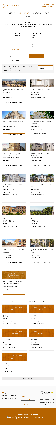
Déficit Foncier (17, 33)
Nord (34, 35)
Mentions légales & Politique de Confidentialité (37, 409)
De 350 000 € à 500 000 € (17, 58)
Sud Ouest (35, 46)
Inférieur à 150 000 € (16, 51)
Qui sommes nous (25, 404)
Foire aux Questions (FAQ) (26, 399)
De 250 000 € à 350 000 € (17, 56)
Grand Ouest (35, 37)
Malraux (16, 37)
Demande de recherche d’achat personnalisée (27, 393)
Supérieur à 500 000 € (16, 60)
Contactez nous (24, 396)
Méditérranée (35, 44)
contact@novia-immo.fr (47, 6)
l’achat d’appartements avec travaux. (8, 400)
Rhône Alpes (35, 41)
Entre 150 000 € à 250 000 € (17, 53)
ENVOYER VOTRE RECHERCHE (14, 293)
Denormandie (17, 35)
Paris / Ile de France (37, 33)
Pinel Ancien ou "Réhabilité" (20, 41)
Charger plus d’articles (28, 378)
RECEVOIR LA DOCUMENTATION (14, 102)
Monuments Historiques (19, 39)
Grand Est (35, 39)
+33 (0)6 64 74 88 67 (48, 4)
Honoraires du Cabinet (26, 401)
